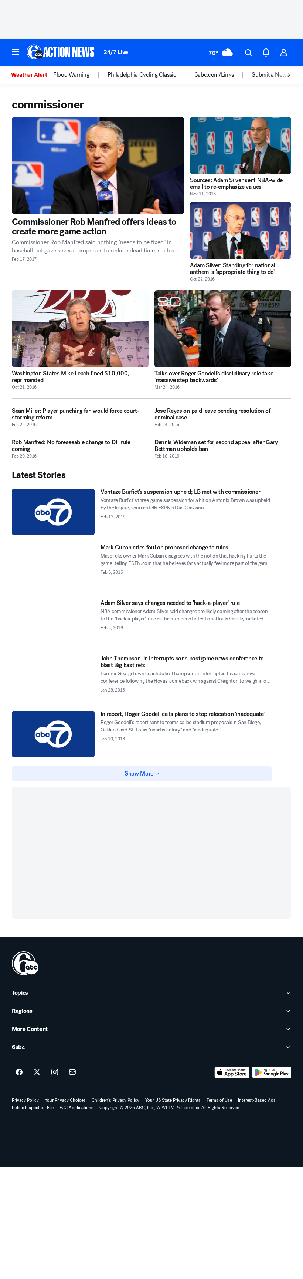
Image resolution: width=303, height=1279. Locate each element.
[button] (15, 51)
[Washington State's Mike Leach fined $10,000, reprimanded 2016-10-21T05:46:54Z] (80, 328)
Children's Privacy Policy (115, 1100)
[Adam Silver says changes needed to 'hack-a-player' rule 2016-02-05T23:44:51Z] (53, 623)
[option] (32, 75)
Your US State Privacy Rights (173, 1100)
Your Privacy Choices (65, 1100)
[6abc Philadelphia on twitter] (37, 1072)
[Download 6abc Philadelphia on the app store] (232, 1072)
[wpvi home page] (25, 963)
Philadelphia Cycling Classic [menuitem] (142, 74)
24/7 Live (115, 52)
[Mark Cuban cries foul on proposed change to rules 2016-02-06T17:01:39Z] (53, 567)
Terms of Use (219, 1100)
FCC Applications (76, 1107)
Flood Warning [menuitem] (71, 74)
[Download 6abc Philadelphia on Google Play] (271, 1072)
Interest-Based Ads (257, 1100)
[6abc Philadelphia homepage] (61, 52)
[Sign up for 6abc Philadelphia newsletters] (72, 1072)
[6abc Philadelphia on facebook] (19, 1072)
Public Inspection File (33, 1107)
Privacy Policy (25, 1100)
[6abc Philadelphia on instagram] (54, 1072)
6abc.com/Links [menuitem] (214, 74)
